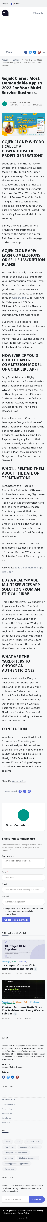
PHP (18, 1141)
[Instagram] (39, 52)
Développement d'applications (17, 1163)
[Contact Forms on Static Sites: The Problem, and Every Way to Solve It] (23, 989)
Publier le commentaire (16, 919)
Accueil (5, 60)
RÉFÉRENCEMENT (33, 1141)
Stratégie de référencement (16, 1152)
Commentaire (8, 856)
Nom (4, 872)
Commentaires (19, 781)
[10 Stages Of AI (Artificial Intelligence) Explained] (23, 949)
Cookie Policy (23, 1213)
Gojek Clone (19, 297)
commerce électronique (29, 1147)
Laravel (7, 1141)
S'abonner (37, 1199)
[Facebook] (25, 52)
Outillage (16, 60)
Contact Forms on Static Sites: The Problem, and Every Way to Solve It (23, 1010)
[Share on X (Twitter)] (24, 791)
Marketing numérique (28, 1158)
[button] (7, 51)
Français (17, 3)
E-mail (4, 884)
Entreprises (9, 1169)
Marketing (9, 1158)
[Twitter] (30, 52)
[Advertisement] (23, 33)
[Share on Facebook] (20, 791)
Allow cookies (23, 1218)
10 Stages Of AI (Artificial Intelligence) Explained (19, 967)
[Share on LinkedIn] (29, 791)
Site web (5, 896)
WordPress (9, 1147)
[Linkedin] (34, 52)
